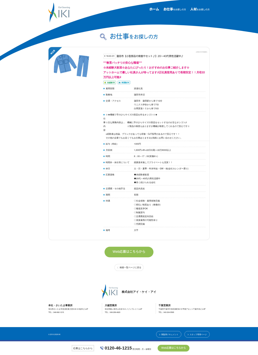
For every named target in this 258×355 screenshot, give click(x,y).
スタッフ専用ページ (198, 334)
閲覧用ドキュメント (169, 334)
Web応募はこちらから (129, 252)
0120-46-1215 (118, 348)
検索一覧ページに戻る (130, 267)
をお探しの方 (174, 10)
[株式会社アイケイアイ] (59, 21)
